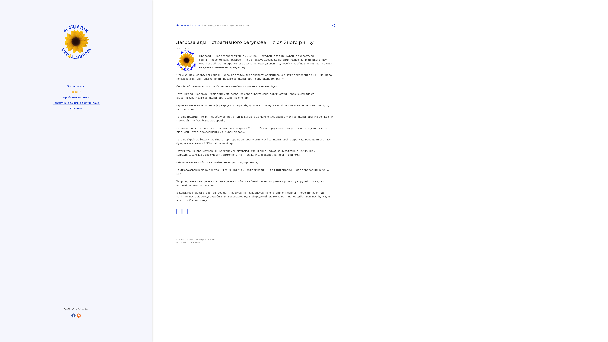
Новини (76, 91)
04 (199, 25)
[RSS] (79, 316)
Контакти (76, 108)
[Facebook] (73, 316)
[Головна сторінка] (177, 25)
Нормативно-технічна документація (76, 102)
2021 (194, 25)
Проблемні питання (76, 97)
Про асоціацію (76, 86)
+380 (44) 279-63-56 (76, 308)
